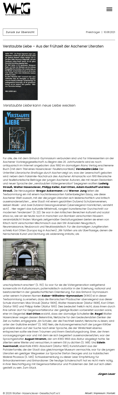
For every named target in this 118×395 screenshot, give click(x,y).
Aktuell (88, 393)
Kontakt (111, 393)
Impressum (99, 393)
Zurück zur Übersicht (20, 32)
